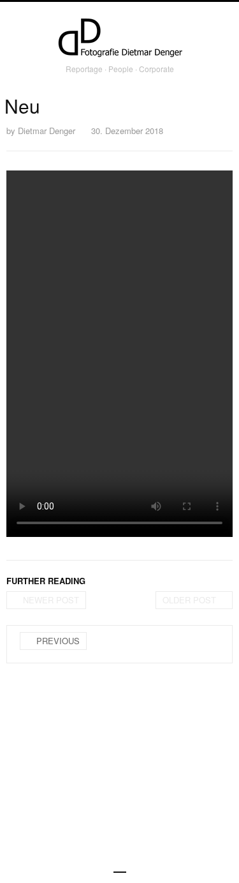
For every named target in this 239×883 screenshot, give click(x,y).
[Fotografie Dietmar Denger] (119, 39)
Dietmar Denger (46, 131)
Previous (58, 641)
